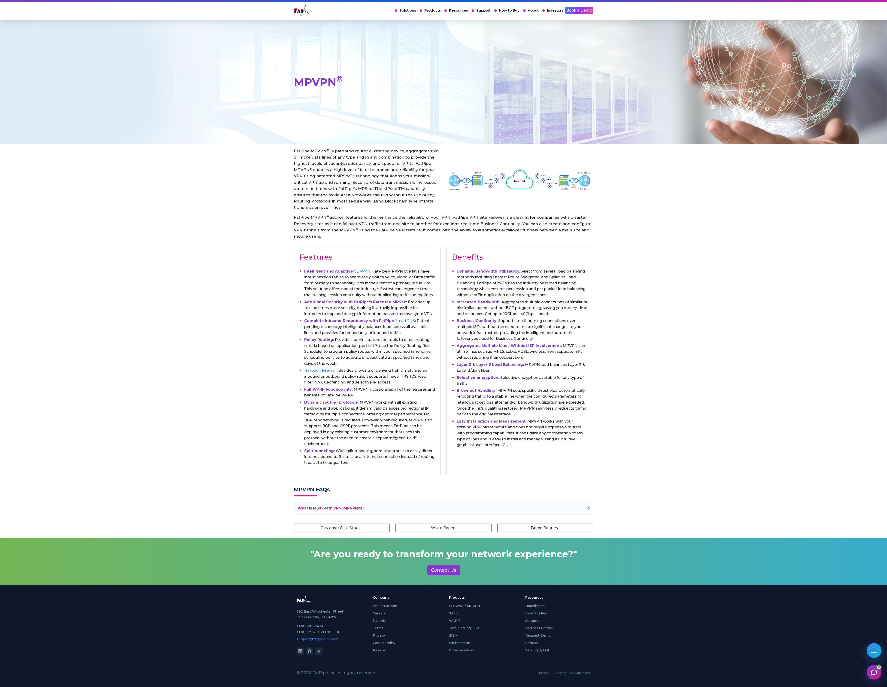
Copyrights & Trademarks (572, 673)
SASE (453, 613)
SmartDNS (405, 321)
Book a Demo (579, 10)
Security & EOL (537, 650)
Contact (531, 643)
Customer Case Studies (342, 528)
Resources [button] (458, 10)
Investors (555, 10)
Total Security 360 (464, 628)
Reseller (380, 650)
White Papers (443, 528)
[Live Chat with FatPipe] (874, 671)
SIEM (453, 635)
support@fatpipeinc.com (317, 639)
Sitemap (543, 673)
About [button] (533, 10)
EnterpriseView (462, 650)
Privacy (379, 635)
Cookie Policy (384, 643)
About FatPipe (385, 606)
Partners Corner (539, 628)
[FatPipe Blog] (874, 651)
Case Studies (536, 613)
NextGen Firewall (320, 370)
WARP (454, 621)
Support (483, 10)
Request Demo (537, 635)
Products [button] (432, 10)
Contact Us (443, 570)
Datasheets (535, 606)
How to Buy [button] (509, 10)
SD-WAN (362, 271)
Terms (378, 628)
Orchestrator (460, 643)
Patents (379, 621)
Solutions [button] (407, 10)
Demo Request (545, 528)
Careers (379, 613)
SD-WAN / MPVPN (464, 606)
